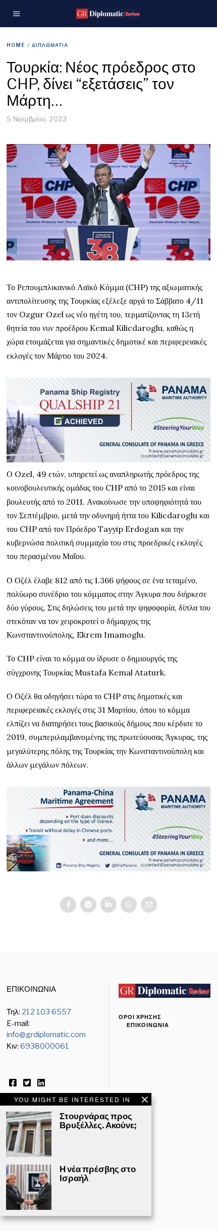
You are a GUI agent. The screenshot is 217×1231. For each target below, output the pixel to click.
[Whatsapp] (129, 905)
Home (16, 45)
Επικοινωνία (148, 1025)
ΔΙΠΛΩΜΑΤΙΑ (50, 45)
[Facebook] (68, 905)
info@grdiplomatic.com (46, 1034)
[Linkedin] (108, 905)
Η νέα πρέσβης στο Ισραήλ (98, 1173)
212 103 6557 (46, 1011)
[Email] (149, 905)
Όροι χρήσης (140, 1016)
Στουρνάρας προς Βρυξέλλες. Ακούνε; (98, 1120)
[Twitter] (27, 1083)
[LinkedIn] (41, 1083)
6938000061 (44, 1046)
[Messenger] (88, 905)
